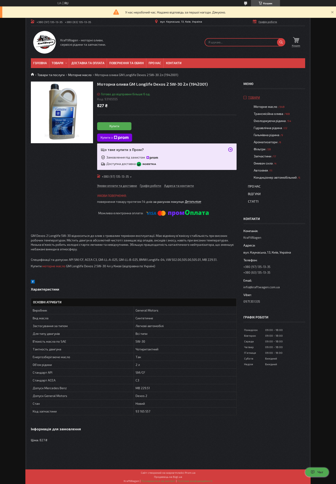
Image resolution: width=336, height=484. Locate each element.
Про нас (155, 63)
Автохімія (261, 170)
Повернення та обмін (126, 63)
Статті (253, 201)
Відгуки (254, 194)
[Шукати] (281, 42)
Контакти (173, 63)
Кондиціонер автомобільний (275, 177)
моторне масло (53, 266)
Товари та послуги (51, 75)
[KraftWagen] (44, 42)
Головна (40, 63)
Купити (114, 126)
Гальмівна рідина (266, 135)
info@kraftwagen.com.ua (261, 287)
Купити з (107, 137)
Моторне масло (80, 75)
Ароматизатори (265, 142)
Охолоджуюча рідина (270, 121)
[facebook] (33, 282)
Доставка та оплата (87, 63)
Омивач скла (263, 163)
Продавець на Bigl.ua (168, 476)
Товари (57, 63)
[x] (38, 282)
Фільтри (259, 149)
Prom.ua (190, 472)
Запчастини (262, 156)
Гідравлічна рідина (268, 128)
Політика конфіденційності (194, 480)
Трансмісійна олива (268, 114)
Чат (320, 472)
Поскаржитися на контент (158, 480)
